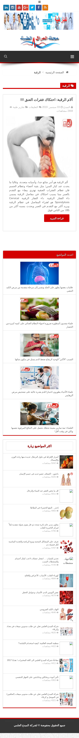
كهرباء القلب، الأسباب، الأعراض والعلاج (41, 577)
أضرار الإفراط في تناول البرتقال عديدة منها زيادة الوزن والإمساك (34, 460)
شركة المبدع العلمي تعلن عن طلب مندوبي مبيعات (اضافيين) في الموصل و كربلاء (32, 697)
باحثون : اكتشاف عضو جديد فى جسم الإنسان (38, 475)
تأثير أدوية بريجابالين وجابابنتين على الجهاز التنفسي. (36, 678)
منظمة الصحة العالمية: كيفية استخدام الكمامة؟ (38, 645)
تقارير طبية (19, 107)
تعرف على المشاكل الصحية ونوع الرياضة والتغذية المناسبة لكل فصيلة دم (33, 544)
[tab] (39, 446)
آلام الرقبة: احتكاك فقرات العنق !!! (46, 100)
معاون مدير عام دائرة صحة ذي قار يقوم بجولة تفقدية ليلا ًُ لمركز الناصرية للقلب (33, 527)
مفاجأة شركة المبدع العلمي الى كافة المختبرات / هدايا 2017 (32, 662)
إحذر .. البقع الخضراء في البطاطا (44, 509)
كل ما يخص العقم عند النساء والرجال (42, 492)
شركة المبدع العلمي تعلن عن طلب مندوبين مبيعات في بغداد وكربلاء (32, 629)
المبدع (66, 107)
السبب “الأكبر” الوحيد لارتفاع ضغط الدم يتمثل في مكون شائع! (44, 359)
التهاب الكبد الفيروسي (49, 611)
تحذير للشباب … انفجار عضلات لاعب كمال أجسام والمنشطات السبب (36, 561)
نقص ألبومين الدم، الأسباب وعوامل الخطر (40, 594)
